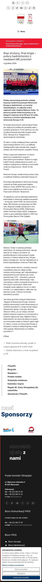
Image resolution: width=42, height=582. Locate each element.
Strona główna (10, 41)
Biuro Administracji (16, 545)
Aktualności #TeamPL (18, 394)
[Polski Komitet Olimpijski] (24, 19)
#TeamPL (20, 41)
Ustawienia (21, 573)
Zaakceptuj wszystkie (21, 578)
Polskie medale (15, 377)
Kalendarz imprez (16, 384)
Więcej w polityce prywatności (13, 565)
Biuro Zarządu (14, 542)
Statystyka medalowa (17, 380)
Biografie (12, 369)
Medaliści (12, 373)
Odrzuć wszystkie (21, 569)
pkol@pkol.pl (15, 497)
